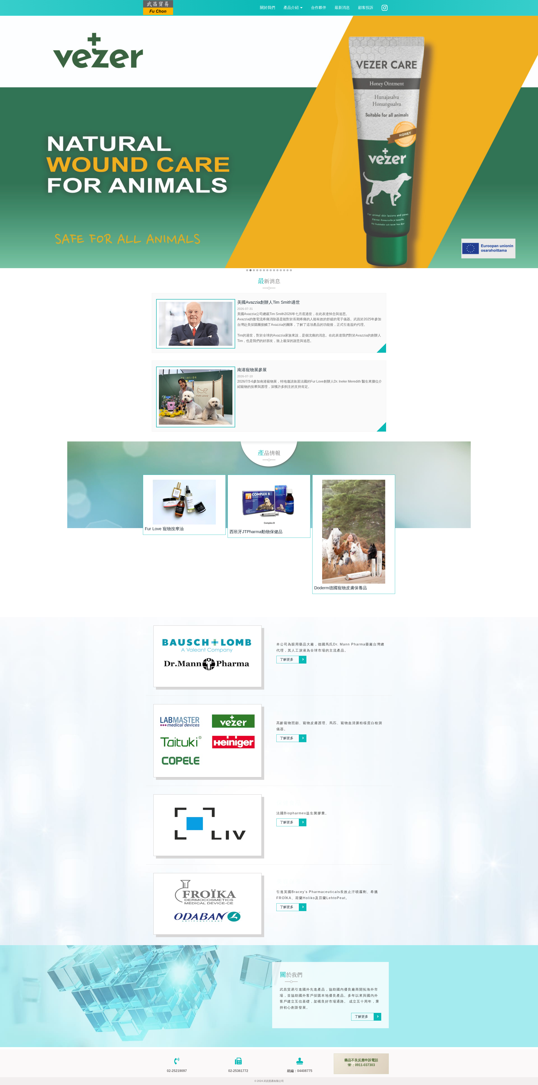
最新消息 (342, 7)
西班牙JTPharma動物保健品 (255, 531)
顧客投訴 (365, 7)
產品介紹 (292, 7)
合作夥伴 (318, 7)
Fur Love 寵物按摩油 (164, 528)
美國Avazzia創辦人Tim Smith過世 (268, 302)
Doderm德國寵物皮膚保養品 (340, 588)
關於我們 (267, 7)
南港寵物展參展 (252, 369)
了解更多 (286, 659)
